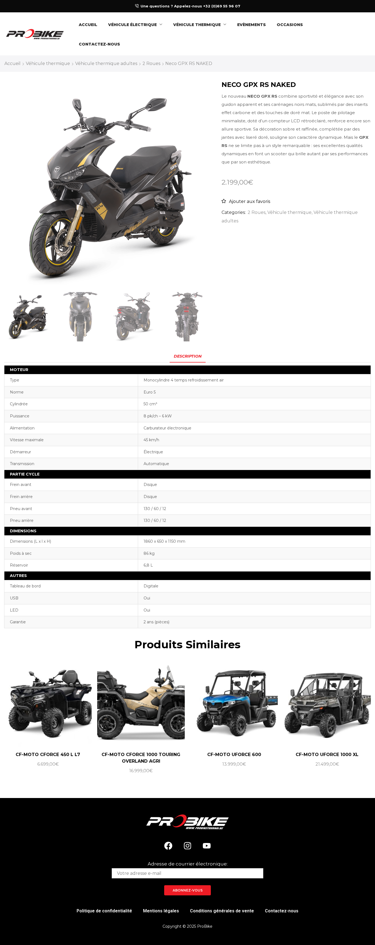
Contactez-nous (281, 910)
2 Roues (151, 63)
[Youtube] (206, 846)
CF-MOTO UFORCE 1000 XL (327, 754)
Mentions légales (161, 910)
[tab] (188, 356)
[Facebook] (168, 846)
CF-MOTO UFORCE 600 (234, 754)
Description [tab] (188, 356)
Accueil (12, 63)
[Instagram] (187, 846)
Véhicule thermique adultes (106, 63)
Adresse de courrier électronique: (188, 864)
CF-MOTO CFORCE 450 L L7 (48, 754)
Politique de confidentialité (104, 910)
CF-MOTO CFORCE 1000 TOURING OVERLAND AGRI (141, 758)
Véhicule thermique (48, 63)
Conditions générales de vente (222, 910)
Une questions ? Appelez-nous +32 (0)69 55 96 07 (190, 6)
